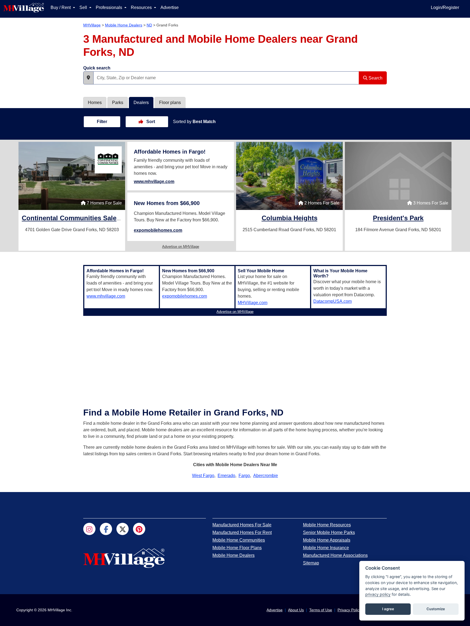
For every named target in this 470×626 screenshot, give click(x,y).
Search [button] (374, 78)
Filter (102, 121)
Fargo (244, 475)
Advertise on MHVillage (180, 247)
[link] (99, 218)
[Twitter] (122, 529)
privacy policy (378, 594)
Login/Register (445, 7)
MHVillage (92, 25)
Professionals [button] (109, 7)
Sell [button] (83, 7)
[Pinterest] (139, 529)
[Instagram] (89, 529)
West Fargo (203, 475)
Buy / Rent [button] (61, 7)
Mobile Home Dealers (123, 25)
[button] (88, 77)
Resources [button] (142, 7)
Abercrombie (265, 475)
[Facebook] (106, 529)
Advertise (169, 7)
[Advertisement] (235, 356)
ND (149, 25)
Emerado (226, 475)
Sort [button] (150, 121)
